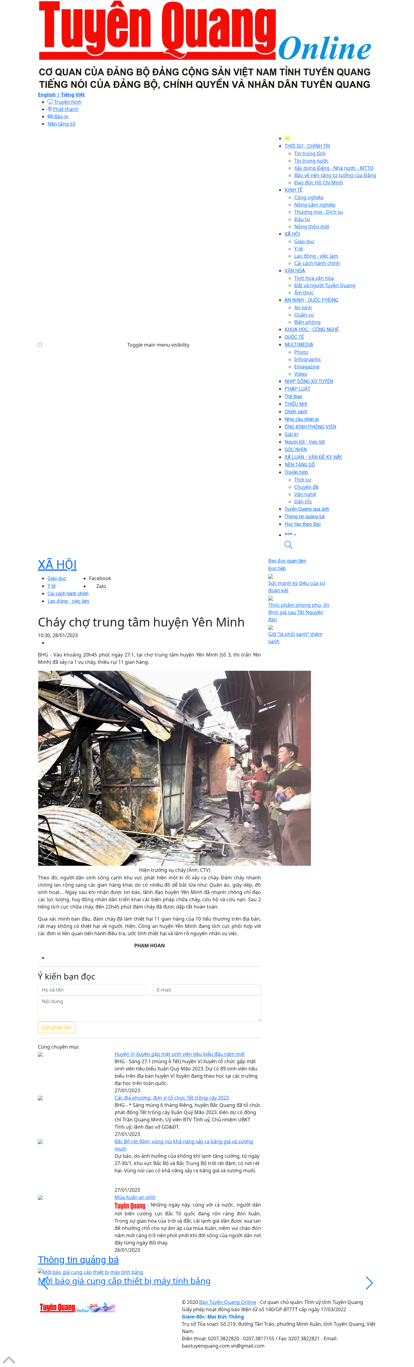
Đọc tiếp (277, 568)
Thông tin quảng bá (78, 1259)
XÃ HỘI (57, 565)
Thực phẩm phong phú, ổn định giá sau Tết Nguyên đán (298, 612)
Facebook (100, 578)
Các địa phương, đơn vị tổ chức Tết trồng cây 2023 (172, 1097)
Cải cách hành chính (68, 593)
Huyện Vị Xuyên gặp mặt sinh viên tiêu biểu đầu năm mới (180, 1054)
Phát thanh (65, 109)
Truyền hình (67, 102)
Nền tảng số (61, 123)
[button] (330, 534)
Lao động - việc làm (68, 601)
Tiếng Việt (73, 94)
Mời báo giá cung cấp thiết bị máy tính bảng (124, 1280)
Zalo (101, 586)
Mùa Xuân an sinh (135, 1197)
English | (49, 94)
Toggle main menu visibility (158, 344)
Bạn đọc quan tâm (287, 561)
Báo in (60, 116)
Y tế (51, 586)
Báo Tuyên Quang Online (227, 1302)
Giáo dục (57, 578)
